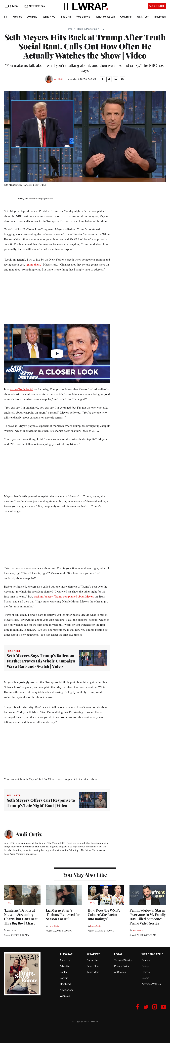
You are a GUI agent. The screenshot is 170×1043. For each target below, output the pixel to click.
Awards (32, 16)
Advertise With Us (151, 984)
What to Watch (105, 16)
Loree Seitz (53, 926)
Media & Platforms (87, 28)
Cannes (145, 960)
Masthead (65, 984)
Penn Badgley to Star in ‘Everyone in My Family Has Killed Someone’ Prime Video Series (147, 916)
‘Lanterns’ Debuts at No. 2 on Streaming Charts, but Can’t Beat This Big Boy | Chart (20, 916)
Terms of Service (123, 960)
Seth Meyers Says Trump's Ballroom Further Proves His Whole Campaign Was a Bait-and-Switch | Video (41, 661)
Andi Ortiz (59, 79)
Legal (118, 954)
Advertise (65, 966)
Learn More (93, 972)
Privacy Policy (121, 966)
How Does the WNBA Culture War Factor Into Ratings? (104, 914)
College (145, 966)
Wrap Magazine (152, 954)
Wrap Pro (94, 954)
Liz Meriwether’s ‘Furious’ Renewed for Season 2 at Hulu (63, 914)
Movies (17, 16)
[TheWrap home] (85, 6)
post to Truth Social (21, 389)
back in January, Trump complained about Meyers (64, 596)
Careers (64, 978)
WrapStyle (83, 16)
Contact (64, 972)
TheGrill (66, 16)
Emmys (145, 972)
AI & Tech (143, 16)
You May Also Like (85, 874)
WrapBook (65, 995)
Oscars (145, 978)
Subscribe (157, 6)
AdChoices (120, 972)
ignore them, (33, 264)
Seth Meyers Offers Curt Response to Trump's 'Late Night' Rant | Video (41, 802)
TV (5, 16)
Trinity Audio (35, 198)
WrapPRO (48, 16)
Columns (125, 16)
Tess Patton (137, 930)
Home (69, 28)
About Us (65, 960)
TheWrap (66, 954)
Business (160, 16)
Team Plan (92, 966)
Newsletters (37, 6)
